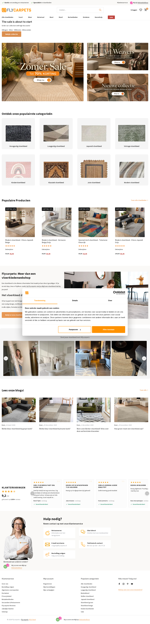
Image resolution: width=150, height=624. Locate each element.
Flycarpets (24, 620)
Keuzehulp (98, 17)
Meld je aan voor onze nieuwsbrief (130, 590)
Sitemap (5, 612)
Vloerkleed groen (87, 602)
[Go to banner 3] (117, 87)
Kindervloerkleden (87, 609)
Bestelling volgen (8, 587)
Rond (61, 17)
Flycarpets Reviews (9, 605)
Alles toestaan (108, 329)
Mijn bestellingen (49, 587)
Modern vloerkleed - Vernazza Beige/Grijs (54, 241)
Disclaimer (5, 593)
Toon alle (143, 390)
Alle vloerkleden (7, 17)
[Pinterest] (128, 584)
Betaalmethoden (7, 599)
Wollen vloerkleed (87, 596)
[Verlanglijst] (140, 10)
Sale (111, 17)
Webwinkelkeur (142, 3)
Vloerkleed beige (87, 605)
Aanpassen (73, 329)
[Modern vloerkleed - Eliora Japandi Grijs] (130, 222)
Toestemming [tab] (39, 300)
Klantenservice (122, 3)
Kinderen (86, 17)
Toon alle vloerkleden (138, 200)
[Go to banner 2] (117, 56)
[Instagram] (123, 584)
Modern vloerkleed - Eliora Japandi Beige (19, 241)
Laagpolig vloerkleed (88, 590)
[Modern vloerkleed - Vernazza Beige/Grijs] (56, 222)
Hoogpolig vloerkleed (88, 587)
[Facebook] (119, 584)
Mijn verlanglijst (48, 590)
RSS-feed (32, 620)
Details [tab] (75, 300)
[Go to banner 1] (43, 72)
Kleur (30, 17)
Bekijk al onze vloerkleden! (14, 315)
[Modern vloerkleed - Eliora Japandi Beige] (20, 222)
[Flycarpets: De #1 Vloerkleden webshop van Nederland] (16, 10)
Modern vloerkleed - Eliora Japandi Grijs (129, 241)
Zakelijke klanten (8, 609)
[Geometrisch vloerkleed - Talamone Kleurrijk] (93, 222)
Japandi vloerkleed (87, 599)
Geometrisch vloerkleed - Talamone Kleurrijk (93, 241)
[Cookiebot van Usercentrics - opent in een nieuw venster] (115, 293)
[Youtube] (132, 584)
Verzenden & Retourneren (11, 602)
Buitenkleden (73, 17)
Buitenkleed (85, 593)
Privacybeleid (6, 596)
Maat (51, 17)
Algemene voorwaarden (10, 590)
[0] (145, 10)
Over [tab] (110, 300)
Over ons (5, 584)
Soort (21, 17)
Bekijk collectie (11, 34)
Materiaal (40, 17)
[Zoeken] (100, 10)
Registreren (47, 584)
